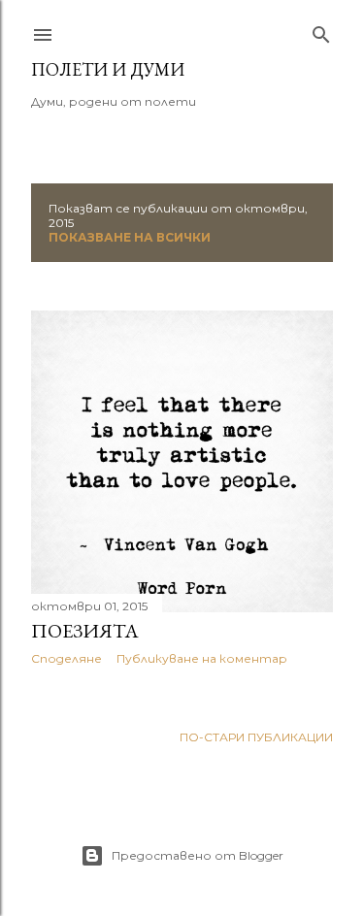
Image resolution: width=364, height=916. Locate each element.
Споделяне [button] (66, 658)
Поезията (85, 630)
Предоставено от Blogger (197, 855)
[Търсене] (321, 30)
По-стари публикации (256, 737)
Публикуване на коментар (201, 658)
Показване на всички (130, 237)
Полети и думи (107, 69)
